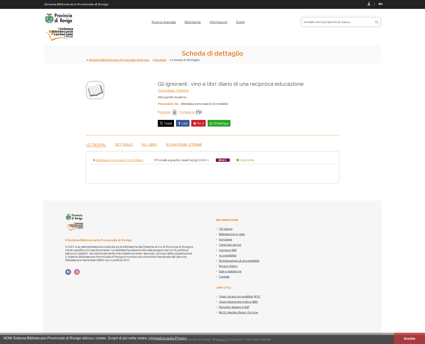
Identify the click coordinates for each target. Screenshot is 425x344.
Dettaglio (124, 145)
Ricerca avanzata (164, 22)
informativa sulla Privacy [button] (167, 338)
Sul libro (149, 145)
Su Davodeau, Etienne (184, 145)
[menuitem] (164, 22)
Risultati (160, 60)
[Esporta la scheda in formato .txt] (174, 112)
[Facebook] (68, 272)
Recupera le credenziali (379, 4)
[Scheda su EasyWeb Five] (198, 112)
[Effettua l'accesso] (368, 4)
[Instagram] (77, 272)
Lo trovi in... (96, 145)
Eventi (240, 22)
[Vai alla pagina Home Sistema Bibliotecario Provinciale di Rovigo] (58, 27)
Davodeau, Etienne (173, 90)
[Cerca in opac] (377, 22)
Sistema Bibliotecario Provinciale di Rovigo (119, 60)
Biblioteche (193, 22)
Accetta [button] (409, 338)
